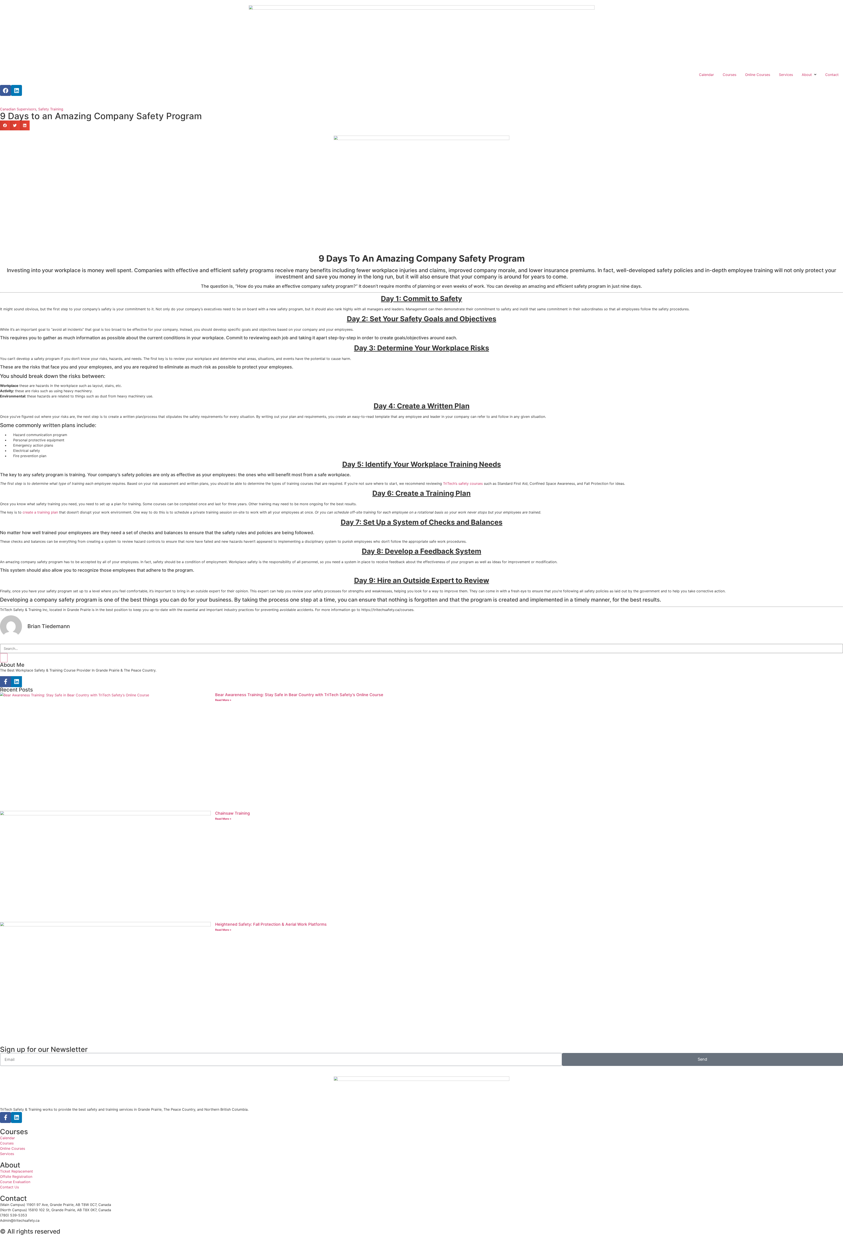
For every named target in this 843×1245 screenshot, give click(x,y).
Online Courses (757, 74)
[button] (5, 125)
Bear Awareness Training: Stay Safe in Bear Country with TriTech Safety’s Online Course (299, 694)
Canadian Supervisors (18, 109)
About (807, 74)
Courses (729, 74)
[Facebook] (5, 90)
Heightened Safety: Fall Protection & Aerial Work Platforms (271, 924)
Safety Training (50, 109)
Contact (832, 74)
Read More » (223, 700)
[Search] (3, 657)
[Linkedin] (16, 90)
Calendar (706, 74)
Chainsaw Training (232, 813)
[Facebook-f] (5, 681)
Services (786, 74)
